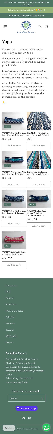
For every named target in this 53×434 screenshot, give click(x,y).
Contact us (11, 285)
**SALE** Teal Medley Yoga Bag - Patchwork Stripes (14, 173)
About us (10, 323)
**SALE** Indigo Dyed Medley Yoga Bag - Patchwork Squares (36, 213)
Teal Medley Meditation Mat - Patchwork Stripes (37, 173)
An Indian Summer (30, 429)
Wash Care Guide (14, 310)
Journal (9, 329)
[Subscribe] (42, 398)
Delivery (10, 317)
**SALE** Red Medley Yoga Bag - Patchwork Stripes (13, 253)
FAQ (8, 291)
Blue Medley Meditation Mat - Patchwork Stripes (37, 134)
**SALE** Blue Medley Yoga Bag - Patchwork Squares (14, 212)
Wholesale (11, 336)
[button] (6, 27)
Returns (9, 342)
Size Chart (11, 304)
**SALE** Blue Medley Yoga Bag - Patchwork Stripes (14, 134)
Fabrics (9, 298)
